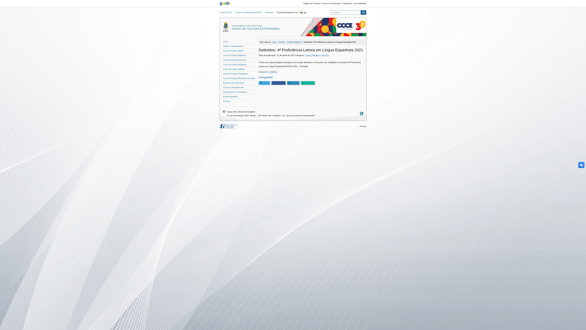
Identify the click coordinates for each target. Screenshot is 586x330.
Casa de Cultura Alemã (233, 51)
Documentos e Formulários (235, 92)
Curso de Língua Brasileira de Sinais (239, 78)
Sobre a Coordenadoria (233, 46)
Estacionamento (230, 96)
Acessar (363, 126)
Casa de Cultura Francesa (234, 60)
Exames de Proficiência (233, 83)
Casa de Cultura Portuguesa (235, 74)
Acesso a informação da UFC (249, 12)
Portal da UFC (226, 12)
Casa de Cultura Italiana (233, 69)
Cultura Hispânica (312, 55)
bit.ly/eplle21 (271, 72)
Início (225, 41)
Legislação (347, 3)
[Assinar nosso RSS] (361, 114)
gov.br (225, 4)
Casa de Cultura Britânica (234, 55)
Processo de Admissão (233, 87)
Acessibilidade (359, 3)
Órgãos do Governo (311, 3)
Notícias (226, 101)
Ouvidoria (269, 12)
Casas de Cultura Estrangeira (256, 28)
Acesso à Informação (331, 3)
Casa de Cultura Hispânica (235, 64)
